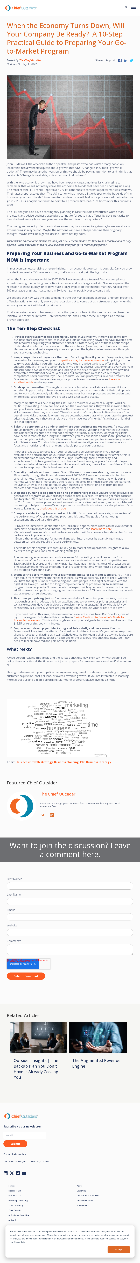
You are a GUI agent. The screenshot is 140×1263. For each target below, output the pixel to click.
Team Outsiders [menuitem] (16, 1210)
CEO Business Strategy (95, 762)
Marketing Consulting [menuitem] (18, 1200)
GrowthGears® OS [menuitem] (85, 1200)
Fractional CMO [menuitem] (15, 1191)
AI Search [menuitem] (13, 1220)
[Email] (44, 814)
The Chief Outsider (30, 60)
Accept (118, 1249)
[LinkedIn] (53, 814)
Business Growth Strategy (35, 762)
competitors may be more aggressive (80, 360)
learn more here (101, 529)
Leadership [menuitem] (82, 1191)
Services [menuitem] (12, 1186)
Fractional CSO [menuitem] (15, 1195)
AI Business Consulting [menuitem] (19, 1215)
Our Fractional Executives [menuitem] (88, 1195)
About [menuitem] (79, 1186)
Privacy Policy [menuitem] (82, 1205)
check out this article (53, 508)
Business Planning (66, 762)
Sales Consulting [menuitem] (16, 1205)
